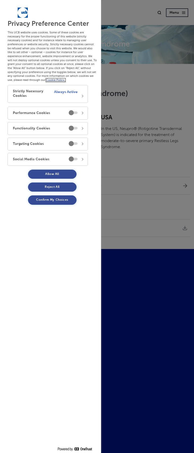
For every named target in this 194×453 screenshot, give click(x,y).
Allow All (52, 174)
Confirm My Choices (52, 199)
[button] (48, 94)
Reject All (52, 187)
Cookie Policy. (55, 80)
